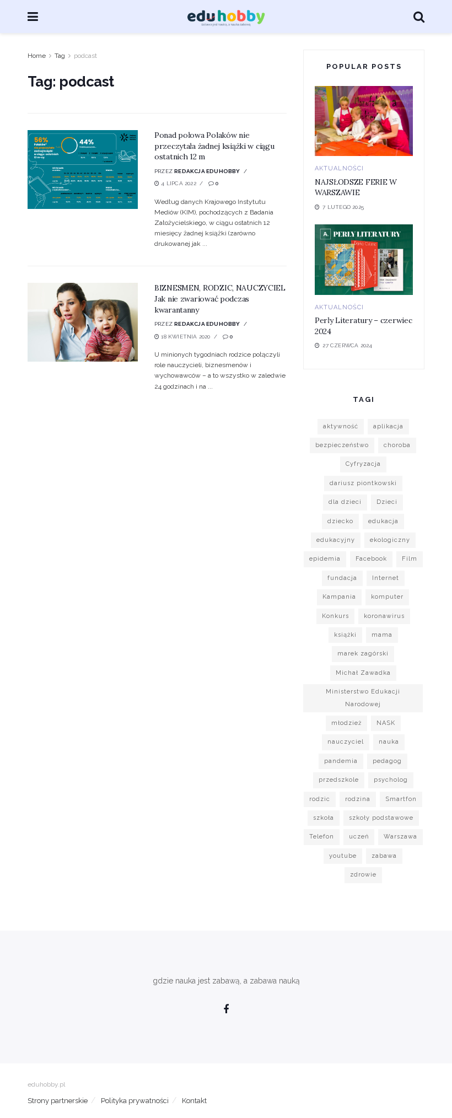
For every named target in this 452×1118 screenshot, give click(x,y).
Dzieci (386, 502)
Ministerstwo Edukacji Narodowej (363, 697)
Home (37, 56)
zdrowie (363, 874)
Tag (60, 56)
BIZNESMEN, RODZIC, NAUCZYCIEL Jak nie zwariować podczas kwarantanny (220, 298)
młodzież (346, 723)
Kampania (339, 596)
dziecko (340, 521)
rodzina (357, 799)
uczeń (359, 836)
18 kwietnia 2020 (184, 337)
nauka (389, 741)
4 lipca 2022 (177, 183)
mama (382, 634)
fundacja (342, 578)
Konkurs (335, 616)
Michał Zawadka (363, 672)
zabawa (384, 855)
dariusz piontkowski (363, 483)
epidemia (325, 558)
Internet (385, 578)
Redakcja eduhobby (207, 171)
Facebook (371, 558)
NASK (385, 723)
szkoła (323, 817)
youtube (343, 855)
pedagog (387, 761)
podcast (85, 56)
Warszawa (400, 836)
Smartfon (401, 799)
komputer (387, 596)
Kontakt (194, 1100)
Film (409, 558)
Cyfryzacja (363, 463)
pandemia (341, 761)
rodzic (319, 799)
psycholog (391, 779)
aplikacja (388, 426)
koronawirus (384, 616)
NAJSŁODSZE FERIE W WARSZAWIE (356, 187)
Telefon (321, 836)
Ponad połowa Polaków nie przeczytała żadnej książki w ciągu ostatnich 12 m (214, 146)
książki (345, 634)
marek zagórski (363, 653)
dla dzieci (345, 502)
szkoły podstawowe (381, 817)
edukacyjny (335, 540)
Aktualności (339, 168)
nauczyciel (345, 741)
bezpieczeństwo (342, 445)
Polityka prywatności (135, 1100)
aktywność (340, 426)
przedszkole (339, 779)
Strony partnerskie (58, 1100)
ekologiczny (390, 540)
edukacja (383, 521)
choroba (397, 445)
